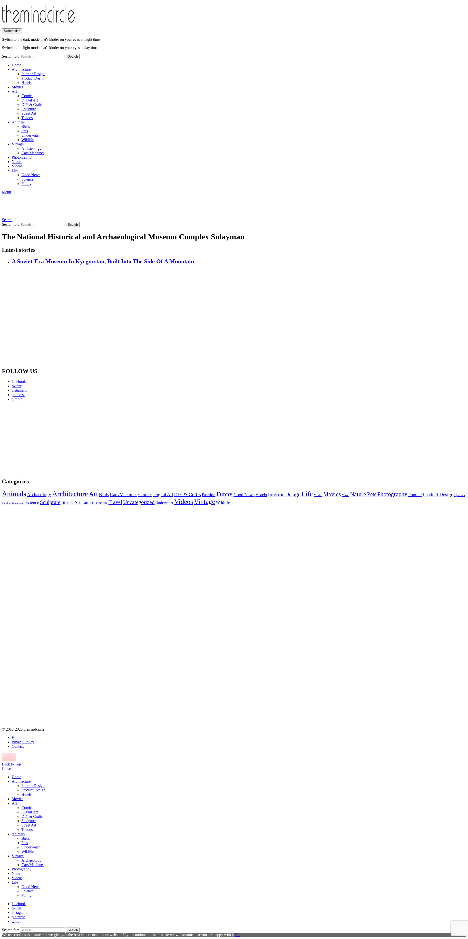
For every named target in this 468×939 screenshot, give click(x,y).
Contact (18, 746)
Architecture (21, 69)
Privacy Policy (23, 742)
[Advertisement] (47, 439)
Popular (415, 494)
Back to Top (11, 764)
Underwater (30, 135)
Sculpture (28, 109)
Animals (18, 122)
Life (15, 170)
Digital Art (29, 100)
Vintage (18, 144)
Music (345, 495)
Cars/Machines (32, 153)
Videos (17, 166)
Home (16, 65)
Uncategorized (139, 502)
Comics (27, 96)
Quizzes (459, 495)
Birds (25, 126)
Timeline (101, 503)
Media (318, 495)
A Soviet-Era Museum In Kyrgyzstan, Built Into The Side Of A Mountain (103, 261)
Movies (17, 87)
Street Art (28, 113)
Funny (26, 184)
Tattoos (27, 118)
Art (14, 91)
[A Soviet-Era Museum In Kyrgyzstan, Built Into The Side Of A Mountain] (239, 316)
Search (73, 56)
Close (6, 768)
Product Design (33, 78)
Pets (24, 131)
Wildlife (27, 140)
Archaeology (31, 148)
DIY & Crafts (31, 104)
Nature (17, 162)
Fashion (208, 494)
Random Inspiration (13, 503)
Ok (237, 935)
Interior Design (33, 74)
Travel (115, 502)
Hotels (26, 83)
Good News (30, 175)
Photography (21, 157)
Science (27, 179)
